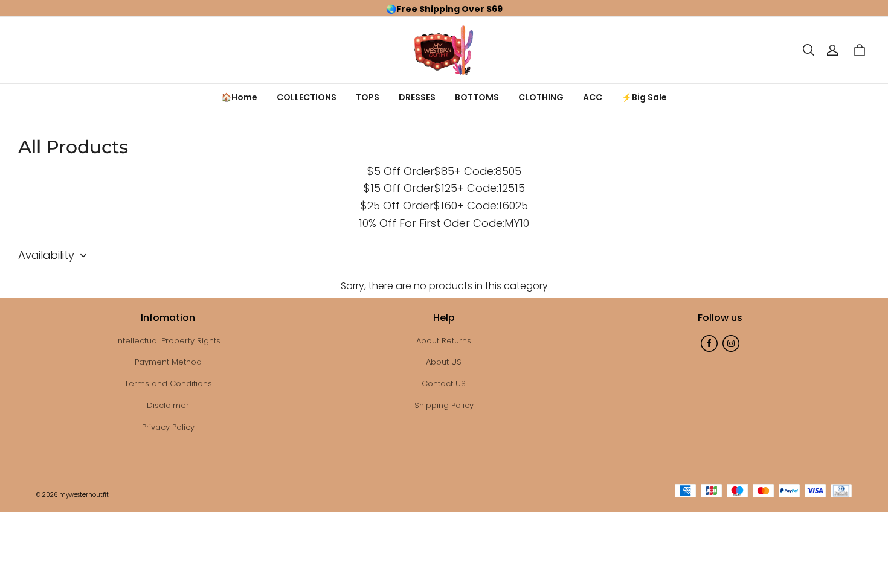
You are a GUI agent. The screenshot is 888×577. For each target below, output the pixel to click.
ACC (592, 97)
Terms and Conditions (168, 383)
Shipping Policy (444, 405)
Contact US (444, 383)
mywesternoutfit (84, 494)
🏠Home (239, 97)
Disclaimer (168, 405)
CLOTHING (541, 97)
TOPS (367, 97)
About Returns (443, 340)
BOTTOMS (477, 97)
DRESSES (417, 97)
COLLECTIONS (306, 97)
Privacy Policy (168, 427)
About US (444, 362)
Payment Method (168, 362)
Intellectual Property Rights (168, 340)
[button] (808, 50)
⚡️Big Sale (644, 97)
